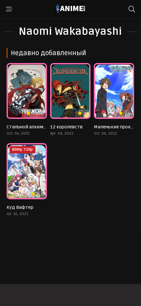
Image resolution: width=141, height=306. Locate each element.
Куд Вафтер (20, 207)
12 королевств (66, 127)
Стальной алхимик (28, 127)
